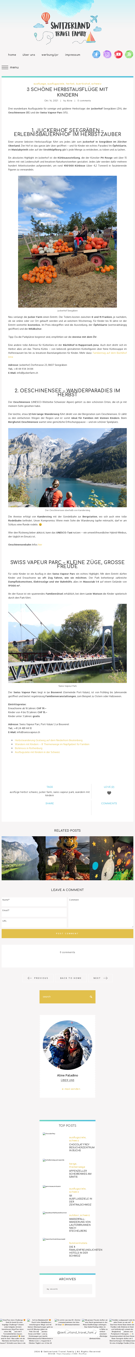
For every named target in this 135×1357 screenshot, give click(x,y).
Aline (69, 101)
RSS (129, 54)
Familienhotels (78, 1243)
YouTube (118, 54)
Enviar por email (62, 809)
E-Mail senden (71, 1089)
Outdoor (74, 1215)
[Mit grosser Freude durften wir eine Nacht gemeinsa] (95, 1332)
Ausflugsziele (55, 84)
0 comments (84, 101)
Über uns (29, 54)
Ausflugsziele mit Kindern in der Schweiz (37, 752)
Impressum (72, 54)
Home (12, 54)
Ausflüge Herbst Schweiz (24, 791)
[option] (24, 858)
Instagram (107, 54)
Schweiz (96, 84)
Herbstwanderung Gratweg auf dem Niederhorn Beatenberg (48, 740)
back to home (71, 978)
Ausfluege (40, 84)
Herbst (70, 84)
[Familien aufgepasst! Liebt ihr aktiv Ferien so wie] (122, 1332)
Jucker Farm (45, 791)
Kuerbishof (83, 84)
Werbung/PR (50, 54)
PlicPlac (83, 1354)
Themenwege (77, 1167)
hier (39, 544)
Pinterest (53, 809)
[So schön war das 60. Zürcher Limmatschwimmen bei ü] (67, 1332)
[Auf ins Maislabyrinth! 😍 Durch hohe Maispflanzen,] (40, 1332)
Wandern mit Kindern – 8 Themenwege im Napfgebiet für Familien (52, 744)
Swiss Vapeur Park (63, 791)
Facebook (96, 54)
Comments (109, 810)
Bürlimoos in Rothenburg (28, 748)
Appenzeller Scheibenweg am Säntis (80, 1174)
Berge (73, 1163)
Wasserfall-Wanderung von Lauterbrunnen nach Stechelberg (80, 1225)
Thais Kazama (63, 1354)
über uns (67, 1080)
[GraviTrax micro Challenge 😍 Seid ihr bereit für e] (13, 1332)
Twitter (44, 809)
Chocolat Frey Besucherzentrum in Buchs (81, 1147)
